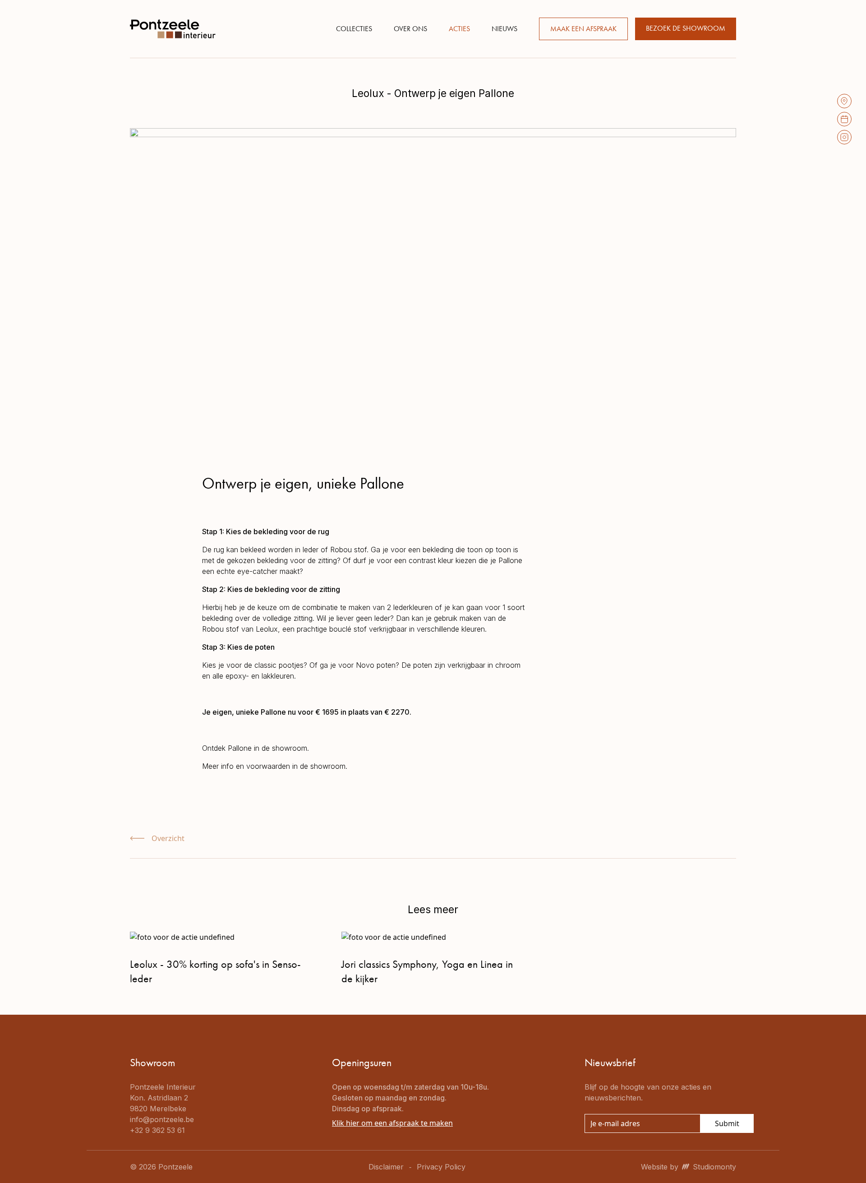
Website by (688, 1166)
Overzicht (168, 838)
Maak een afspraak (583, 28)
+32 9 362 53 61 (157, 1130)
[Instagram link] (844, 137)
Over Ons (410, 28)
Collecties (354, 28)
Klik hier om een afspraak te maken (392, 1123)
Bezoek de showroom (685, 28)
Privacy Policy (441, 1166)
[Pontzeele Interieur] (173, 28)
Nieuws (504, 28)
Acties (459, 28)
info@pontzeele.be (162, 1119)
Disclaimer (386, 1166)
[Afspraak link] (844, 119)
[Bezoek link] (844, 101)
